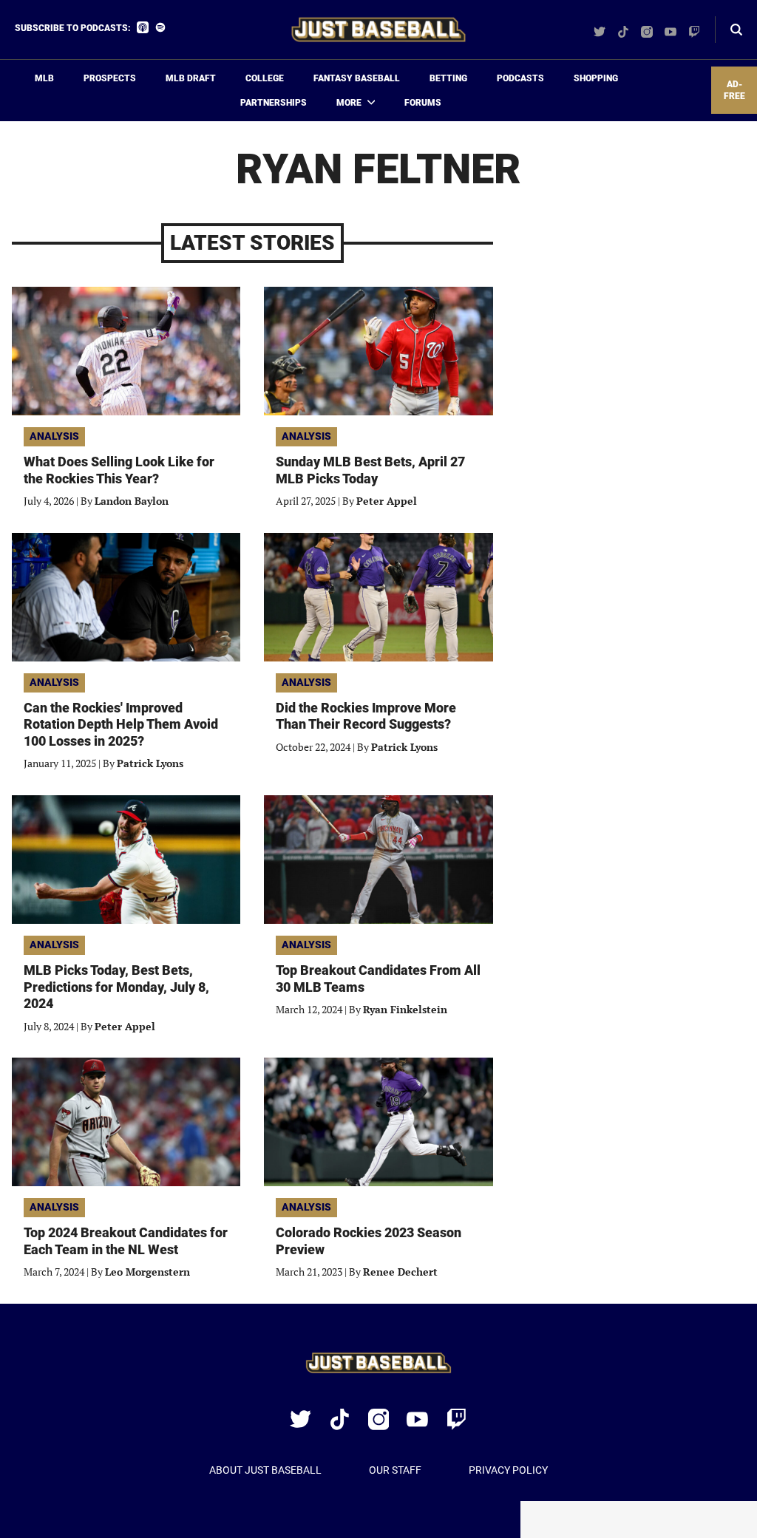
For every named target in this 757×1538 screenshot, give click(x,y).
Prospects (110, 78)
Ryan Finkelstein (405, 1009)
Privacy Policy (508, 1470)
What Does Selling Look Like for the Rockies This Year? (119, 470)
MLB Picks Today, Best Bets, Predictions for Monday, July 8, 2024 (116, 986)
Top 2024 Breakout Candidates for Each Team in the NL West (126, 1241)
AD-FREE (734, 90)
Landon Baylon (132, 501)
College (264, 78)
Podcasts (520, 78)
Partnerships (273, 103)
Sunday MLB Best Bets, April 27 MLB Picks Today (370, 470)
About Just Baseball (265, 1470)
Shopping (596, 78)
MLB (44, 78)
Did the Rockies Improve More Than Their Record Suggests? (366, 716)
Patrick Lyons (150, 763)
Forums (422, 103)
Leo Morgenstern (147, 1272)
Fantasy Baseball (356, 78)
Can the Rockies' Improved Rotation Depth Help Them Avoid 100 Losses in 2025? (121, 724)
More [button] (348, 103)
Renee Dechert (400, 1272)
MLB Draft (191, 78)
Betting (448, 78)
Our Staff (395, 1470)
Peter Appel (386, 501)
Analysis (54, 436)
